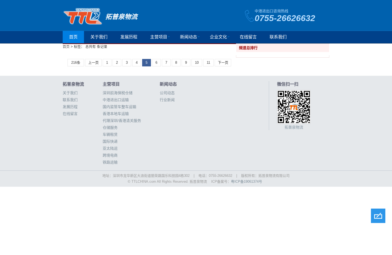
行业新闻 (167, 100)
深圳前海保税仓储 (118, 93)
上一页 (93, 63)
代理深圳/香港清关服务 (122, 120)
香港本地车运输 (116, 113)
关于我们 (98, 37)
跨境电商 (110, 155)
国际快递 (110, 141)
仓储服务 (110, 127)
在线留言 (248, 37)
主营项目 (158, 37)
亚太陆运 (110, 148)
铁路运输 (110, 162)
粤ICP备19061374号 (246, 182)
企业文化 (218, 37)
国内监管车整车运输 (119, 107)
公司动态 (167, 93)
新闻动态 (188, 37)
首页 (73, 37)
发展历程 (128, 37)
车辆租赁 (110, 134)
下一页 (223, 63)
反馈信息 (378, 216)
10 (197, 63)
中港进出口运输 (116, 100)
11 (208, 63)
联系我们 (278, 37)
